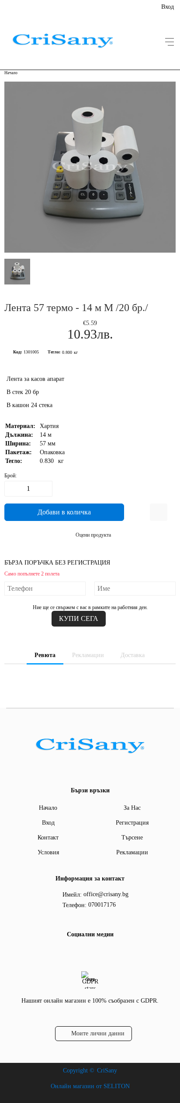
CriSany (107, 1070)
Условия (48, 852)
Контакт (48, 837)
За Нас (132, 808)
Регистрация (132, 822)
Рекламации (88, 655)
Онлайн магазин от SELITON (90, 1086)
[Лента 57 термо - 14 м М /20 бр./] (90, 250)
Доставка (133, 655)
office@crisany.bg (105, 894)
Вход (167, 6)
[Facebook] (88, 952)
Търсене (132, 837)
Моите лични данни (98, 1033)
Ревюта (45, 655)
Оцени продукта (93, 535)
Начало (10, 72)
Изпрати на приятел (158, 512)
